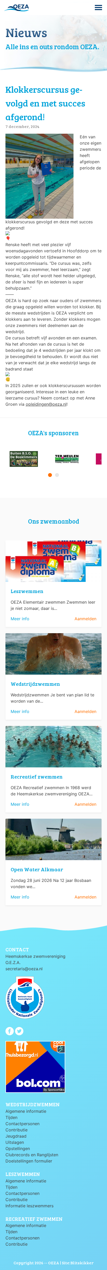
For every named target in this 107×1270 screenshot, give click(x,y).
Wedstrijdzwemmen (35, 683)
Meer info (20, 618)
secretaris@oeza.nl (24, 968)
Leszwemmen (27, 591)
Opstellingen (17, 1148)
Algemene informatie (25, 1111)
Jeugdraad (15, 1136)
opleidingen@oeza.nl (46, 404)
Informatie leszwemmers (29, 1205)
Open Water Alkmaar (37, 869)
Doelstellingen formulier (28, 1161)
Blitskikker (81, 1262)
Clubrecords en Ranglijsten (31, 1154)
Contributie (16, 1129)
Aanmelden (85, 618)
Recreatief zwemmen (37, 776)
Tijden (11, 1117)
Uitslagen (14, 1142)
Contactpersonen (22, 1123)
